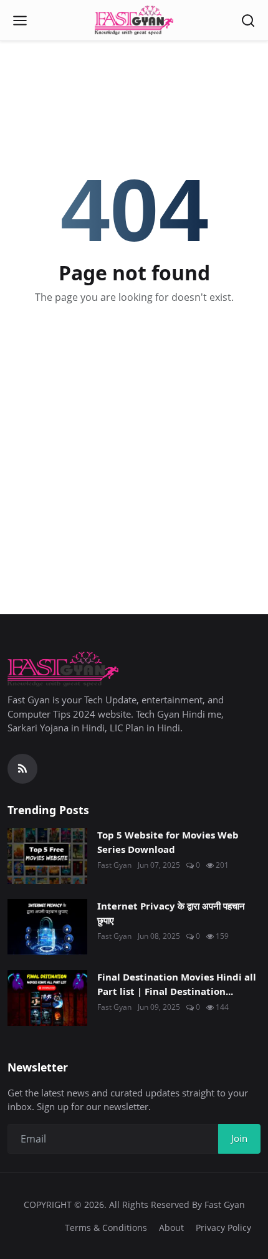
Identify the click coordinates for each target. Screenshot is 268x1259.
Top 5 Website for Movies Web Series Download (168, 842)
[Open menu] (20, 21)
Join (239, 1138)
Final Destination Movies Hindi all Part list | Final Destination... (176, 984)
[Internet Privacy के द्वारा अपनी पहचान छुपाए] (47, 927)
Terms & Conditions (106, 1227)
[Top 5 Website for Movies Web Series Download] (47, 856)
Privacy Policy (223, 1227)
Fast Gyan (114, 865)
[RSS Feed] (22, 769)
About (171, 1227)
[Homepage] (134, 21)
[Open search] (248, 21)
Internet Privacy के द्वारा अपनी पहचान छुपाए (171, 913)
